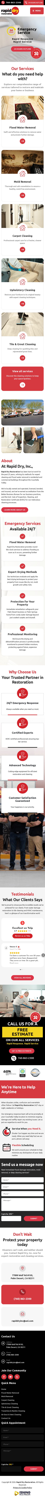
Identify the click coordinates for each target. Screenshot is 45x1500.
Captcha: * (7, 1214)
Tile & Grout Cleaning (10, 1407)
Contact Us (5, 1418)
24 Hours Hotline (35, 3)
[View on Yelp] (6, 948)
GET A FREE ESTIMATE (21, 1051)
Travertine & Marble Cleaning (13, 1411)
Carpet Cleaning (7, 1400)
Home (3, 1389)
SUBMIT (33, 1218)
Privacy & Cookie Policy (22, 1488)
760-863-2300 (13, 2)
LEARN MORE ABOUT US (14, 510)
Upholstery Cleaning (9, 1404)
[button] (1, 955)
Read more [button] (14, 963)
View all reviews (22, 978)
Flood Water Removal (10, 1393)
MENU (38, 11)
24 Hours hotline (22, 49)
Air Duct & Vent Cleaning (11, 1415)
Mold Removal (7, 1396)
